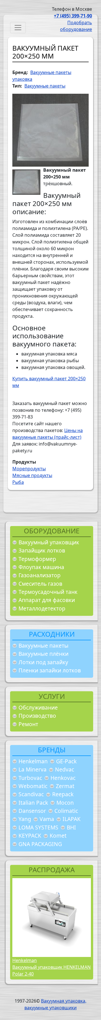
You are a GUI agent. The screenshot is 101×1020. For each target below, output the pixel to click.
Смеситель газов (40, 584)
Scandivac (31, 794)
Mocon (65, 803)
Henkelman (33, 761)
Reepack (63, 794)
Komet (58, 835)
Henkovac (62, 778)
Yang (25, 819)
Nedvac (64, 769)
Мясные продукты (32, 475)
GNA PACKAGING (40, 844)
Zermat (65, 786)
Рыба (18, 482)
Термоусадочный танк (48, 592)
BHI (71, 827)
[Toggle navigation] (18, 27)
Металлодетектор (42, 608)
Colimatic (66, 811)
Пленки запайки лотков (50, 670)
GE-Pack (66, 761)
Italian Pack (33, 803)
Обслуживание (38, 707)
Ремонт (28, 724)
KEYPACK (30, 835)
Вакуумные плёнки (43, 654)
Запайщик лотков (42, 550)
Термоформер (37, 559)
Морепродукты (29, 469)
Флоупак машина (41, 567)
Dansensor (32, 811)
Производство (37, 716)
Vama (47, 819)
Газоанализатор (40, 575)
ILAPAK (72, 819)
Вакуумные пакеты (43, 645)
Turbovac (30, 778)
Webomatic (33, 786)
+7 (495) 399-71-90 (73, 16)
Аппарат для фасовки (47, 600)
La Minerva (33, 769)
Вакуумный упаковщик (49, 542)
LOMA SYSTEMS (38, 827)
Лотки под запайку (43, 662)
